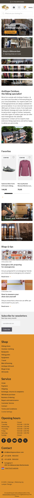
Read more (6, 277)
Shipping (4, 389)
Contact (4, 406)
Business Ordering (7, 397)
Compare (6, 157)
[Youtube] (14, 440)
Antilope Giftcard (7, 366)
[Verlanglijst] (14, 8)
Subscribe (6, 329)
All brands (4, 372)
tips (8, 369)
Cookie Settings (6, 412)
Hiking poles (5, 355)
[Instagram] (9, 440)
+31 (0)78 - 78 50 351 (11, 456)
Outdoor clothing (7, 349)
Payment (4, 386)
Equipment (5, 358)
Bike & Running (6, 363)
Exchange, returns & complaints (12, 392)
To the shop (10, 32)
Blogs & (4, 369)
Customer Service (7, 403)
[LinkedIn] (20, 440)
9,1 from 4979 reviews (18, 2)
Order (3, 383)
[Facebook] (3, 440)
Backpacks (5, 352)
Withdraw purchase (8, 395)
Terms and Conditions (9, 409)
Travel (3, 360)
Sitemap (10, 482)
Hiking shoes (5, 346)
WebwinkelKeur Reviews (9, 494)
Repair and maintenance (10, 400)
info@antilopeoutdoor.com (14, 452)
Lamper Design (6, 484)
